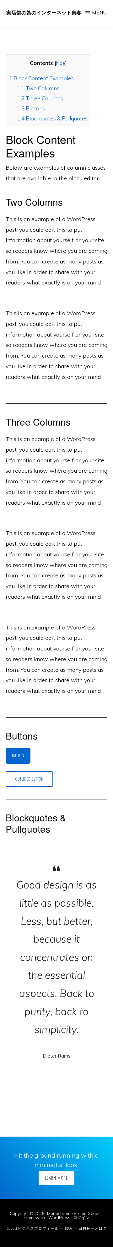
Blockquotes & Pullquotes (52, 118)
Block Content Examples (41, 78)
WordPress (59, 1217)
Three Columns (40, 98)
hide (60, 63)
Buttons (31, 108)
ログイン (81, 1217)
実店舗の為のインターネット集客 (44, 12)
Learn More (56, 1178)
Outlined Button (29, 779)
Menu (99, 13)
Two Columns (38, 88)
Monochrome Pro (64, 1213)
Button (18, 755)
